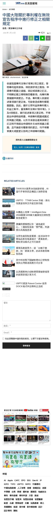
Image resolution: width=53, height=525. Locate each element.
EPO (23, 480)
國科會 (26, 491)
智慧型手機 (9, 499)
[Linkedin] (36, 38)
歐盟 (6, 503)
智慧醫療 (39, 499)
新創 (36, 495)
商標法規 (6, 206)
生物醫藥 (6, 229)
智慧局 (18, 499)
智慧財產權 (28, 499)
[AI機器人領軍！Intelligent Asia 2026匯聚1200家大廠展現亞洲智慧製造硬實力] (8, 215)
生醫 (27, 503)
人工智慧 (21, 488)
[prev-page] (4, 295)
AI (5, 480)
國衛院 (33, 491)
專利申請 (23, 495)
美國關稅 (8, 507)
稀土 (42, 503)
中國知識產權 (10, 488)
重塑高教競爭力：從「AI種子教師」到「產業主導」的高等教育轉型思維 (32, 251)
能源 (16, 507)
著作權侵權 (32, 507)
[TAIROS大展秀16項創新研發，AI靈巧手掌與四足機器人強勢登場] (8, 191)
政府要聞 (6, 241)
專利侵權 (14, 495)
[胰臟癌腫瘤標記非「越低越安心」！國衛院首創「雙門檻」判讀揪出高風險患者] (8, 227)
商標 (19, 491)
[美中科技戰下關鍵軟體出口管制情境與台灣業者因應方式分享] (8, 262)
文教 (4, 253)
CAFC (17, 480)
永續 (12, 503)
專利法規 (6, 289)
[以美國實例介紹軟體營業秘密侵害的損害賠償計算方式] (8, 273)
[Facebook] (25, 38)
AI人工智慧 (7, 194)
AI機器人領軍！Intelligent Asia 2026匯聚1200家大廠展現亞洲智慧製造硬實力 (33, 215)
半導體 (7, 491)
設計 (40, 507)
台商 (14, 491)
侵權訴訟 (6, 276)
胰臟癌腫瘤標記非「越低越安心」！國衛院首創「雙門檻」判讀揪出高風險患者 (32, 227)
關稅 (16, 510)
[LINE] (42, 38)
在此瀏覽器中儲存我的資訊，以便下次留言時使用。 (27, 338)
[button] (4, 3)
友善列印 (9, 158)
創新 (44, 488)
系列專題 (12, 9)
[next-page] (7, 295)
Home (4, 9)
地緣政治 (42, 491)
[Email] (48, 38)
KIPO (6, 484)
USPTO (20, 484)
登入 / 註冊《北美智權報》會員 (26, 147)
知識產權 (34, 503)
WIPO (28, 484)
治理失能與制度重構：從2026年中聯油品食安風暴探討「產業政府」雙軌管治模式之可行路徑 (33, 239)
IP (41, 480)
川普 (31, 495)
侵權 (29, 488)
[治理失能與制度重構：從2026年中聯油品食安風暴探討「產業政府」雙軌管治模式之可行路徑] (8, 238)
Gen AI (35, 480)
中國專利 (36, 484)
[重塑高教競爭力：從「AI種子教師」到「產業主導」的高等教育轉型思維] (8, 250)
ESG (29, 480)
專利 (6, 495)
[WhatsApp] (31, 38)
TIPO (12, 484)
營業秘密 (19, 503)
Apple (10, 480)
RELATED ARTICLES (14, 180)
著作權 (22, 507)
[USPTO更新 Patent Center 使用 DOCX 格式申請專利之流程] (8, 286)
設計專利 (8, 510)
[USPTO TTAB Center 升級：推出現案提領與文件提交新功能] (8, 203)
